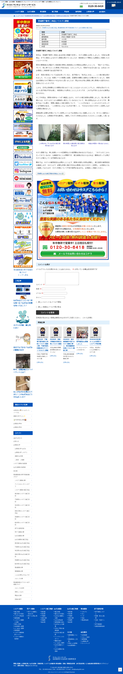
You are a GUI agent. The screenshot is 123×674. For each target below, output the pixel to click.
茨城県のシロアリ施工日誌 (22, 518)
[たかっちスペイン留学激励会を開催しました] (82, 332)
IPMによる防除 (72, 643)
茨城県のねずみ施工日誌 (49, 27)
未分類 (15, 471)
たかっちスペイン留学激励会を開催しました (82, 341)
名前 (38, 289)
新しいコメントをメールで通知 (49, 302)
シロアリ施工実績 (46, 609)
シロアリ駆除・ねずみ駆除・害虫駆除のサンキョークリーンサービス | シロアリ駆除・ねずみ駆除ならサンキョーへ (61, 658)
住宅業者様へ (72, 645)
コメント (40, 284)
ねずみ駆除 (31, 11)
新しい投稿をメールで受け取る (49, 307)
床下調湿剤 (98, 624)
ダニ (83, 614)
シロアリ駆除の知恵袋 (20, 463)
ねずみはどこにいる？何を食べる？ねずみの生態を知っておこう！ (22, 302)
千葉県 (43, 616)
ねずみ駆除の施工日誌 (85, 27)
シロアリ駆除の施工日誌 (22, 490)
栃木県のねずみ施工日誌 (22, 564)
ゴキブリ (84, 611)
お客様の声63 (17, 427)
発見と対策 (17, 624)
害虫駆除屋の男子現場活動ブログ (68, 27)
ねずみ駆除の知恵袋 (19, 467)
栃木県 (43, 622)
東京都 (43, 611)
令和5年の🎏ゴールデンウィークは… (21, 411)
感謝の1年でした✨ (19, 416)
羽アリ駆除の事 (19, 532)
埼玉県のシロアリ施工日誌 (22, 506)
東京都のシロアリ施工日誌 (22, 494)
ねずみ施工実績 (72, 609)
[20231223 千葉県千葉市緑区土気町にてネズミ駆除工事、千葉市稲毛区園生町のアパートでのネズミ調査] (43, 332)
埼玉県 (43, 614)
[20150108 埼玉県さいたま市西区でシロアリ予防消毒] (95, 332)
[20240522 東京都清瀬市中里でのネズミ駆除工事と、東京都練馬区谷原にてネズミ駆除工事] (69, 332)
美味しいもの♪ (19, 592)
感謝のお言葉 (19, 456)
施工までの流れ (19, 614)
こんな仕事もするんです (22, 575)
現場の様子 (18, 599)
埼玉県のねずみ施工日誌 (22, 550)
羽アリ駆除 (31, 609)
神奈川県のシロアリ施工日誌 (22, 512)
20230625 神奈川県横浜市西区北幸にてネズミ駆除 (56, 341)
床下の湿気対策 (19, 528)
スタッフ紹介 (86, 637)
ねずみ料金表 (59, 620)
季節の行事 (18, 595)
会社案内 (102, 11)
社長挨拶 (84, 635)
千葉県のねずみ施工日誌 (22, 547)
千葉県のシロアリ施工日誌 (22, 500)
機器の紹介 (58, 641)
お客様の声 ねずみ (20, 448)
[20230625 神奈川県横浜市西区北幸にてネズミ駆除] (56, 332)
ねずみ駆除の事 (19, 535)
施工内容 (17, 611)
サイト (38, 297)
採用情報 (84, 639)
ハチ (83, 616)
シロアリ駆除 (19, 11)
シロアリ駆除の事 (20, 480)
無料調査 (78, 11)
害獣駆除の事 (19, 571)
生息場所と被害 (19, 626)
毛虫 (83, 618)
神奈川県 (44, 618)
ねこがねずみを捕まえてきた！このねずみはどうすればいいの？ (22, 394)
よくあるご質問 (19, 628)
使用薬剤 (17, 630)
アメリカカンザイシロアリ (22, 485)
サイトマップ (86, 643)
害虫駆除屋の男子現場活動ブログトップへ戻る (23, 272)
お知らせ (16, 441)
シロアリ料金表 (19, 616)
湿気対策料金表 (100, 626)
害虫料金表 (85, 620)
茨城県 (43, 620)
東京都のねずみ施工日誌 (22, 543)
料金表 (66, 11)
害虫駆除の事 (19, 567)
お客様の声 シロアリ (21, 452)
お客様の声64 (17, 423)
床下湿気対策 (98, 609)
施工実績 (55, 11)
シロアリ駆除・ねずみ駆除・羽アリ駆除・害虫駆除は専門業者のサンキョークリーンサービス (20, 5)
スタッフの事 (19, 578)
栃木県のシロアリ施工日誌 (22, 523)
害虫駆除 (43, 11)
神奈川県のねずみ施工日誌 (22, 555)
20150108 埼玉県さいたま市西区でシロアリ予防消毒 (95, 341)
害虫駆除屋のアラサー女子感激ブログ (21, 583)
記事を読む (40, 362)
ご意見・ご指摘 (19, 460)
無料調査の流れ (59, 622)
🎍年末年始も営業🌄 (19, 420)
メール (39, 293)
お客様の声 (90, 11)
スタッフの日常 (19, 588)
